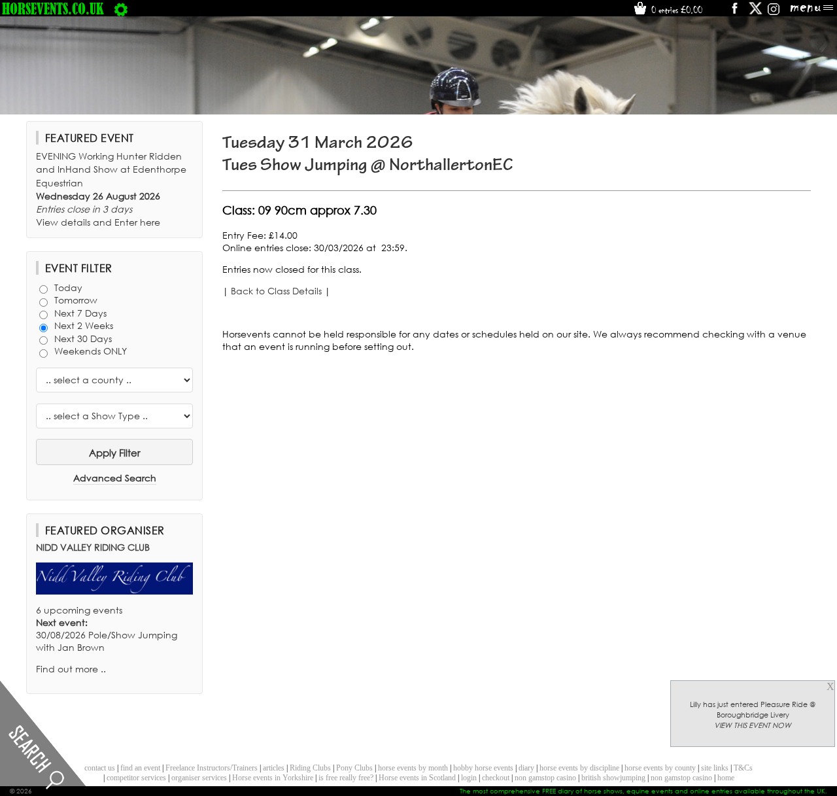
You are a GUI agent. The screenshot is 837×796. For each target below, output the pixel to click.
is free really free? (345, 777)
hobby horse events (483, 767)
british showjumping (613, 777)
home (725, 777)
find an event (140, 767)
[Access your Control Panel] (121, 8)
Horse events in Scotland (417, 777)
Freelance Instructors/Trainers (211, 767)
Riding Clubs (310, 767)
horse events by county (660, 767)
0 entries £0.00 (675, 9)
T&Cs (743, 767)
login (469, 777)
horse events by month (413, 767)
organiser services (199, 777)
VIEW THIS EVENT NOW (752, 725)
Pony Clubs (354, 767)
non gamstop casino (545, 777)
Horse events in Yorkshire (272, 777)
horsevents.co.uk (53, 8)
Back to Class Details (276, 291)
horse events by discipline (579, 767)
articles (273, 767)
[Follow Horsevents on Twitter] (755, 12)
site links (714, 767)
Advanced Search (114, 478)
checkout (495, 777)
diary (526, 767)
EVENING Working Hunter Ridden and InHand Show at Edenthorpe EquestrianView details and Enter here (111, 189)
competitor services (136, 777)
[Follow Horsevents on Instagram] (773, 12)
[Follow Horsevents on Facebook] (734, 12)
